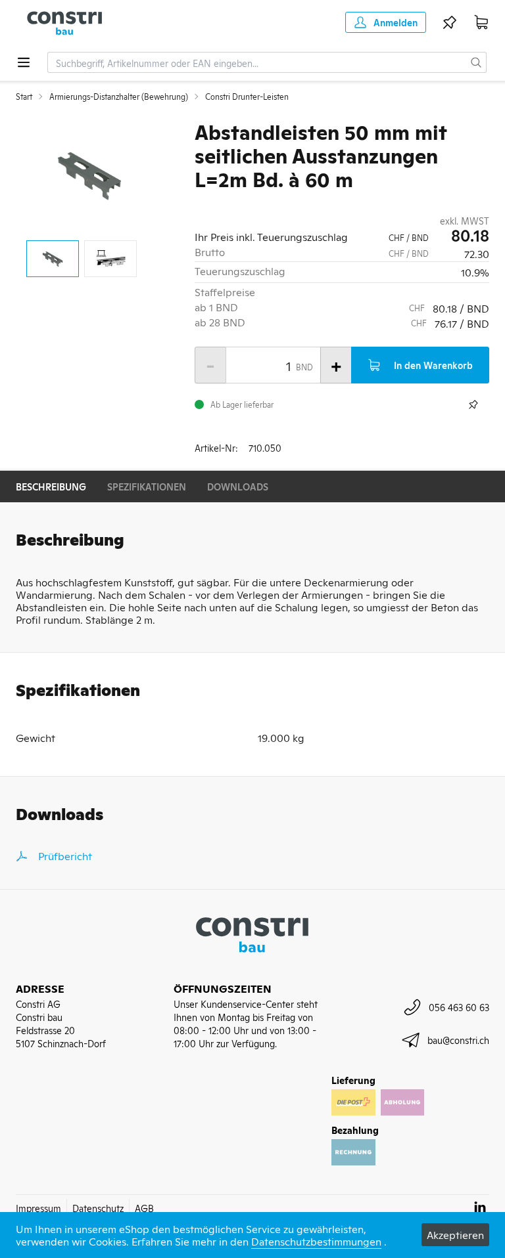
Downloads (237, 486)
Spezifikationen (146, 486)
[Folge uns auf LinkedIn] (480, 1207)
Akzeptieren (455, 1234)
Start (24, 96)
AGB (144, 1208)
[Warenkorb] (481, 22)
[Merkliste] (450, 22)
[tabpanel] (89, 174)
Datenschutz (98, 1208)
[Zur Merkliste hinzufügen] (473, 404)
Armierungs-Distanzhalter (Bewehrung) (118, 96)
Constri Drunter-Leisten (247, 96)
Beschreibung (51, 486)
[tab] (52, 258)
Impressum (38, 1208)
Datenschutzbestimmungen (316, 1241)
